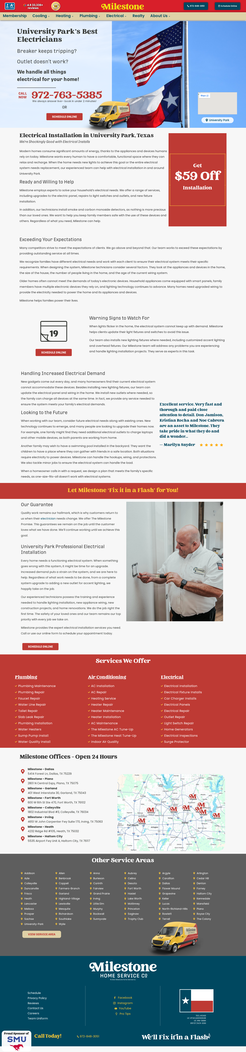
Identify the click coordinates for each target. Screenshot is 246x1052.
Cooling (39, 15)
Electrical (115, 15)
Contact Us (35, 1008)
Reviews (33, 1003)
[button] (227, 6)
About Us (159, 15)
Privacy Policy (37, 998)
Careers (33, 1013)
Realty (139, 15)
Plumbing (89, 15)
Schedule (34, 993)
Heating (63, 15)
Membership (15, 15)
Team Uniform (38, 1018)
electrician (48, 519)
